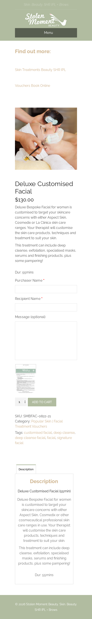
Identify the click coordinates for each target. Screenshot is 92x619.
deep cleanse (64, 433)
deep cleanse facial (30, 438)
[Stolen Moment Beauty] (46, 25)
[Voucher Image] (25, 379)
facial (51, 438)
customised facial (38, 433)
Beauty (46, 70)
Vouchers (22, 86)
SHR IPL (59, 70)
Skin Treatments (27, 70)
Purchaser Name (30, 280)
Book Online (40, 86)
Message (30, 317)
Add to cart (42, 402)
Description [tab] (26, 469)
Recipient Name (29, 299)
